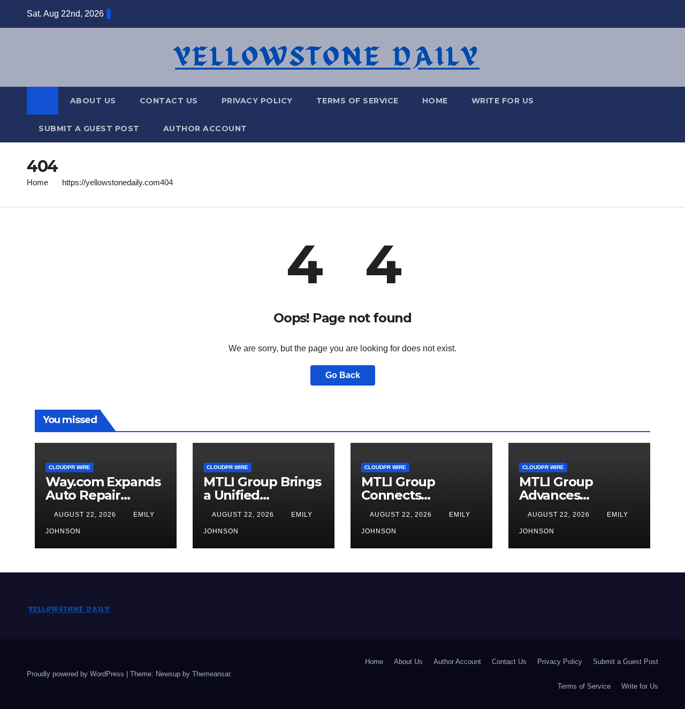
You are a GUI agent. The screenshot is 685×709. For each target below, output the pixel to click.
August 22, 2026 (86, 514)
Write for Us (502, 100)
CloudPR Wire (69, 467)
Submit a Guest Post (89, 128)
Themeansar (211, 674)
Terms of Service (357, 100)
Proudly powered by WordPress (76, 674)
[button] (651, 114)
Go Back (342, 375)
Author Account (205, 128)
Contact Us (169, 100)
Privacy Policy (257, 100)
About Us (93, 100)
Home (435, 100)
